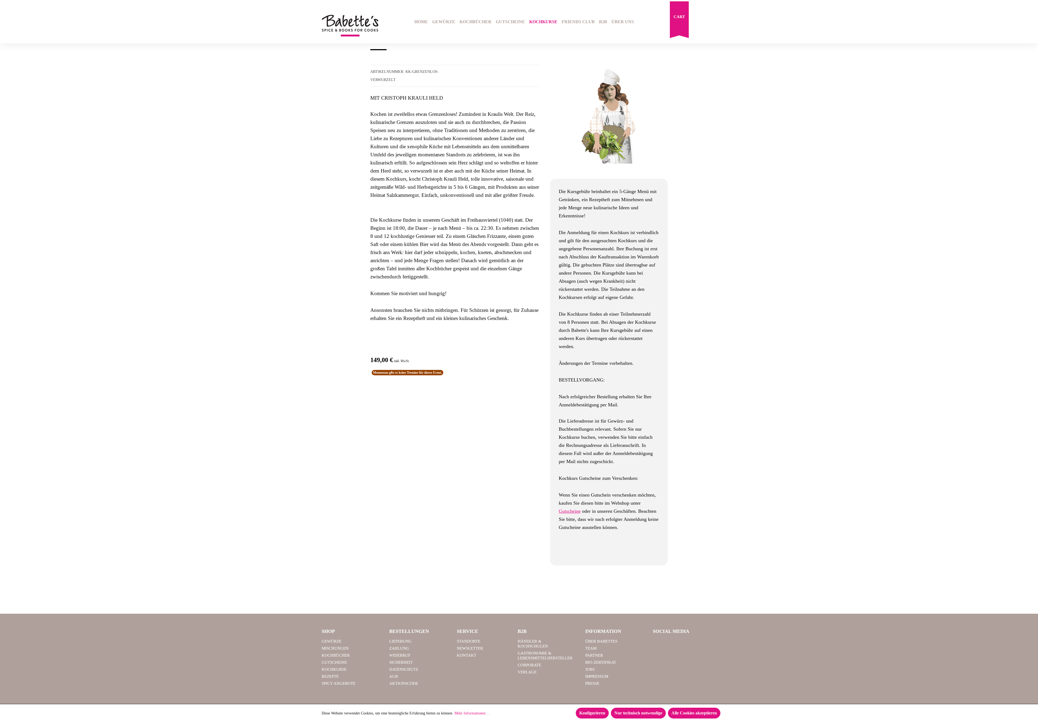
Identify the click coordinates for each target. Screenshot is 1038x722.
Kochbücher (336, 655)
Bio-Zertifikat (600, 662)
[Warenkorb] (679, 21)
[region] (609, 116)
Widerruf (399, 655)
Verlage (527, 672)
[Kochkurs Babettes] (608, 116)
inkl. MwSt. (402, 361)
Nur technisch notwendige (638, 713)
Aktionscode (403, 683)
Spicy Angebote (338, 683)
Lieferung (400, 641)
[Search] (699, 22)
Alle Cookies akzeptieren (694, 713)
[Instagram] (672, 643)
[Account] (712, 22)
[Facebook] (659, 643)
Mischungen (335, 648)
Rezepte (330, 676)
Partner (594, 655)
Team (591, 648)
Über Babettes (601, 641)
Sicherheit (401, 662)
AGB (393, 676)
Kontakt (466, 655)
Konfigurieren (592, 713)
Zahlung (399, 648)
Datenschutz (403, 669)
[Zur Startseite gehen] (350, 26)
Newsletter (470, 648)
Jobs (590, 669)
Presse (592, 683)
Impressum (596, 676)
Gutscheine (570, 511)
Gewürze (331, 641)
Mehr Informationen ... (472, 713)
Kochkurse (334, 669)
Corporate (529, 665)
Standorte (468, 641)
